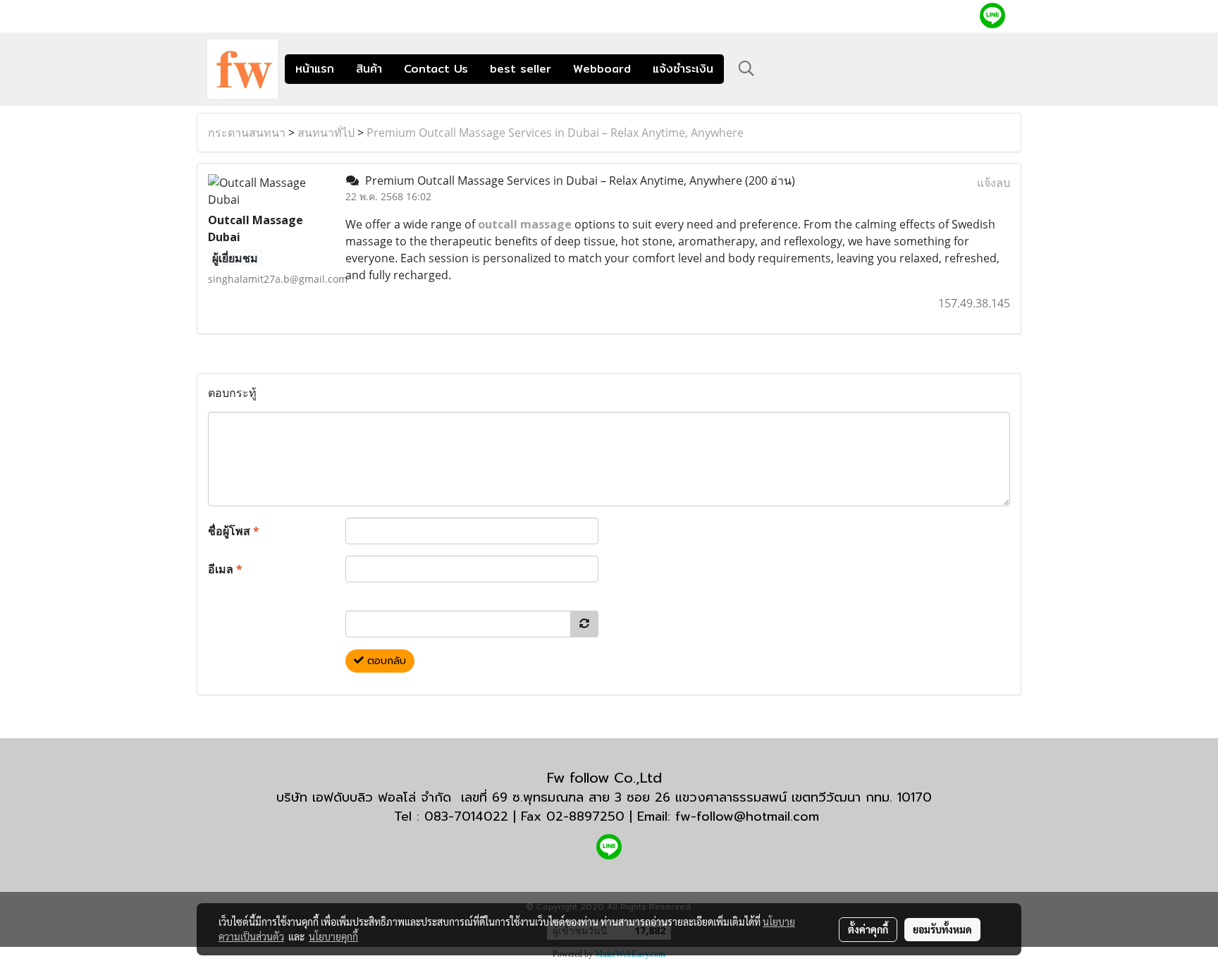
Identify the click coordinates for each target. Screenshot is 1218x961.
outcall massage (525, 224)
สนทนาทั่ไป (326, 132)
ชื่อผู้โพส (233, 531)
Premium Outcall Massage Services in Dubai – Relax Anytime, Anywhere (555, 132)
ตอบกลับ (385, 661)
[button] (746, 68)
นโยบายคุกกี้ (333, 936)
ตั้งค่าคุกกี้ (868, 929)
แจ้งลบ (993, 182)
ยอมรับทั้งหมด (942, 929)
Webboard (602, 69)
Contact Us (436, 69)
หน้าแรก (314, 69)
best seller (520, 69)
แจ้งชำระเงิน (683, 69)
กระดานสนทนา (246, 132)
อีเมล (225, 569)
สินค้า (369, 69)
